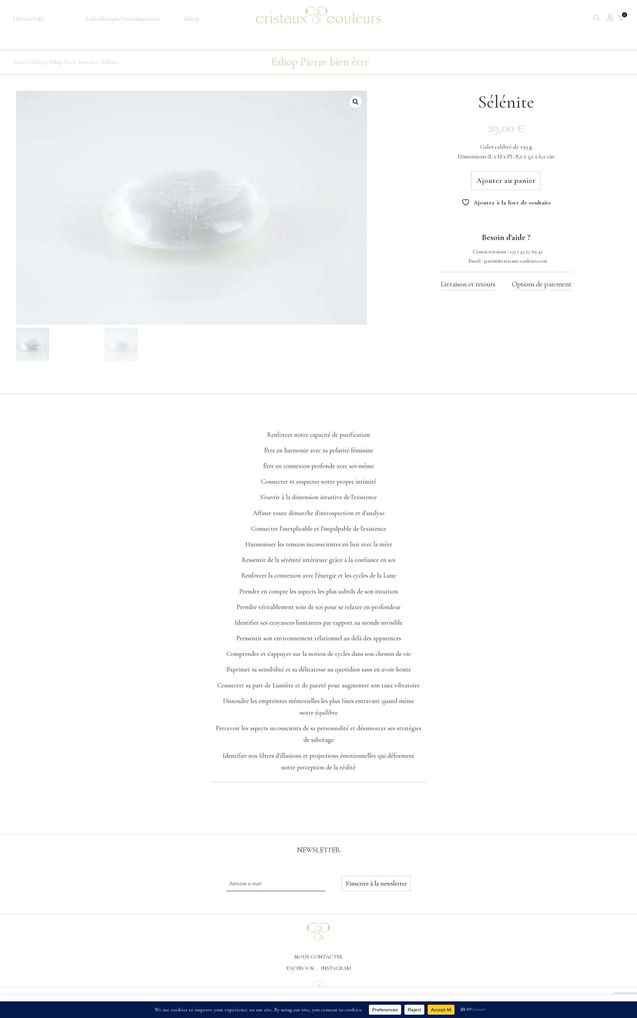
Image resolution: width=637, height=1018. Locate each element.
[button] (356, 102)
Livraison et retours (468, 284)
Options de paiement (541, 284)
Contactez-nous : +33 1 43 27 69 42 (507, 251)
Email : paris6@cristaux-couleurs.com (507, 261)
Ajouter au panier (505, 180)
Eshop (39, 62)
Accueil (21, 62)
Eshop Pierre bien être (73, 62)
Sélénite (110, 62)
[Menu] (29, 18)
